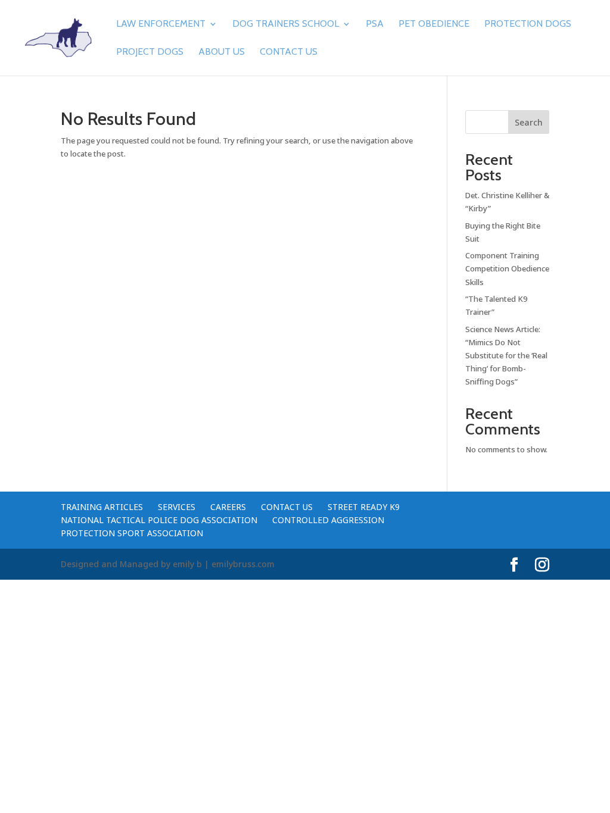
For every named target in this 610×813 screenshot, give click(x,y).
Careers (228, 506)
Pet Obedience (434, 24)
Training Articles (102, 506)
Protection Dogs (527, 24)
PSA (375, 24)
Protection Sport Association (132, 533)
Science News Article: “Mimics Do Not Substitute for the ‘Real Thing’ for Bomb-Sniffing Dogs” (506, 355)
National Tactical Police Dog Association (159, 520)
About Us (221, 52)
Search (529, 122)
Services (176, 506)
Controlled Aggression (328, 520)
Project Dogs (149, 52)
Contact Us (289, 52)
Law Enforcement (161, 24)
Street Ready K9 (364, 506)
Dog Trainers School (285, 24)
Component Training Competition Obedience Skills (507, 268)
